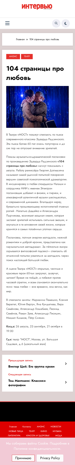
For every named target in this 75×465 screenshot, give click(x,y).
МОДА (58, 435)
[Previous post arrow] (66, 363)
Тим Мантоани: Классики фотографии (27, 383)
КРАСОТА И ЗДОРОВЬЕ (38, 435)
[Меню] (7, 23)
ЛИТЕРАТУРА (14, 435)
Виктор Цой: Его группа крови (31, 366)
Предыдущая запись (20, 360)
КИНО (44, 431)
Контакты (26, 426)
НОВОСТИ (56, 426)
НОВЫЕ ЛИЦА (16, 431)
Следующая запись (19, 374)
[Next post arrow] (66, 382)
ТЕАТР (27, 56)
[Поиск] (56, 23)
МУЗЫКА (57, 431)
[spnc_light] (65, 23)
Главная (13, 426)
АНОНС (13, 56)
